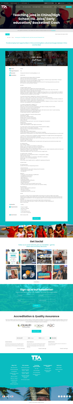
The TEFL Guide (48, 368)
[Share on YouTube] (70, 396)
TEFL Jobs (8, 37)
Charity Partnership (14, 369)
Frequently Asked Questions (47, 371)
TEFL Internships (36, 370)
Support (62, 6)
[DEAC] (39, 326)
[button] (13, 256)
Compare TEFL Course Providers (14, 374)
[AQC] (50, 325)
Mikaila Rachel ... (51, 342)
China (13, 37)
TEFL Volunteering (36, 372)
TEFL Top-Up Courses (25, 379)
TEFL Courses (17, 6)
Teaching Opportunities (47, 6)
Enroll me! (53, 30)
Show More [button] (36, 281)
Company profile (14, 380)
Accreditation (14, 371)
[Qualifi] (24, 326)
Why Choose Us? (14, 367)
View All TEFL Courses (25, 367)
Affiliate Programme (14, 383)
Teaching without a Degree (36, 375)
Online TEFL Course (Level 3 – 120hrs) (25, 370)
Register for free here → (47, 0)
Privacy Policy (40, 398)
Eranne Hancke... (8, 342)
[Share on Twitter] (64, 396)
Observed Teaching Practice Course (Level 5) (25, 376)
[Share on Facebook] (59, 396)
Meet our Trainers (14, 378)
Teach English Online (36, 6)
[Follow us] (67, 396)
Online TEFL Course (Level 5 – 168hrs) (25, 373)
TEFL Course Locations (27, 6)
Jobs (55, 6)
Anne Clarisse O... (30, 342)
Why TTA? (11, 6)
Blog (58, 6)
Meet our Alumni (14, 376)
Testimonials (14, 382)
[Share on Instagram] (62, 396)
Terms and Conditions (34, 398)
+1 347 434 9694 (6, 3)
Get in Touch (58, 367)
